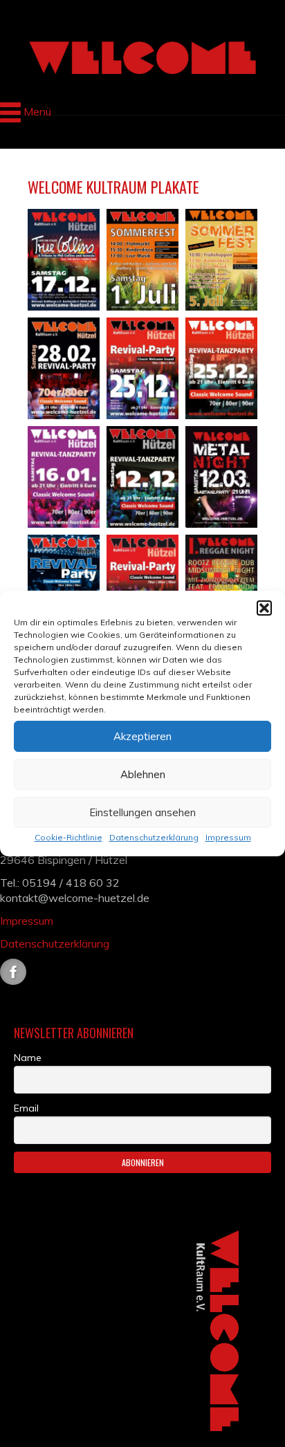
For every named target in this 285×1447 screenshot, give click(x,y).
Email (26, 1108)
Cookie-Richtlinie (68, 837)
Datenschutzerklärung (154, 837)
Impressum (228, 837)
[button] (264, 608)
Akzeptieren (142, 736)
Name (28, 1057)
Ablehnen (142, 774)
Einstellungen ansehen (142, 812)
